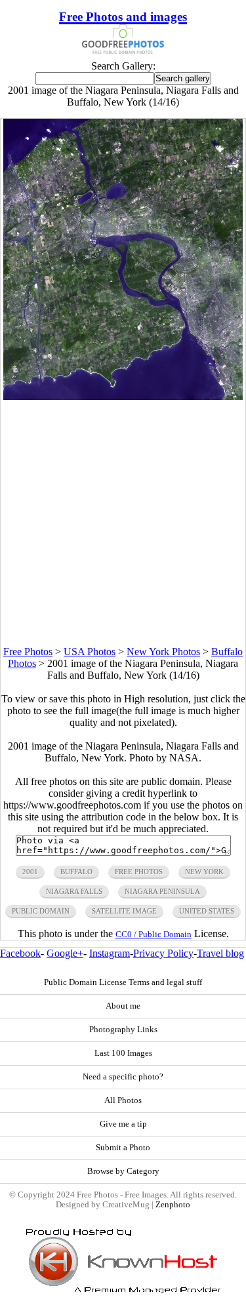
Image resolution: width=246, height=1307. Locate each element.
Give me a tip (123, 1124)
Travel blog (220, 953)
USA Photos (89, 651)
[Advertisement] (123, 523)
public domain (41, 911)
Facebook (20, 953)
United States (206, 911)
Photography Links (123, 1029)
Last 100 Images (123, 1053)
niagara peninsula (162, 891)
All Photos (123, 1100)
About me (123, 1006)
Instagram (109, 953)
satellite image (124, 911)
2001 (30, 871)
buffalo (76, 871)
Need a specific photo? (123, 1076)
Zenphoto (172, 1204)
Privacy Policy (163, 953)
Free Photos (27, 651)
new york (204, 871)
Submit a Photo (123, 1147)
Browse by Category (123, 1171)
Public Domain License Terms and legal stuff (123, 982)
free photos (139, 871)
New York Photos (163, 651)
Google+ (65, 953)
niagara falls (74, 891)
